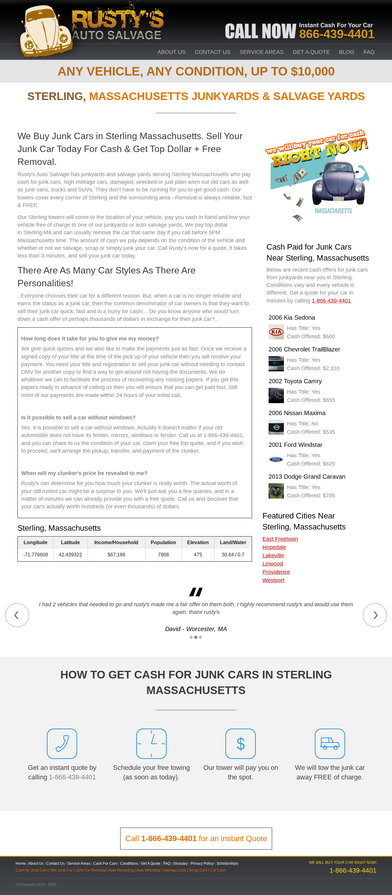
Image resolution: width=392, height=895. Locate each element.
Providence (276, 572)
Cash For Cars (105, 863)
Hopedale (274, 547)
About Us (171, 52)
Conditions (129, 863)
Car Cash (218, 870)
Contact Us (212, 52)
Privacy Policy (202, 863)
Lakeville (273, 555)
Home (21, 863)
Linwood (272, 564)
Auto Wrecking (148, 870)
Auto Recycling (121, 870)
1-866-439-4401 (72, 777)
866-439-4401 (337, 34)
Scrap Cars (198, 870)
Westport (273, 580)
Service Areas (261, 52)
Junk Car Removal (90, 870)
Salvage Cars (174, 870)
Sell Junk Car (61, 870)
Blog (346, 52)
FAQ (369, 52)
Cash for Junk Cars (31, 870)
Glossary (180, 863)
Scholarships (227, 863)
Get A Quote (311, 52)
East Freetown (280, 539)
